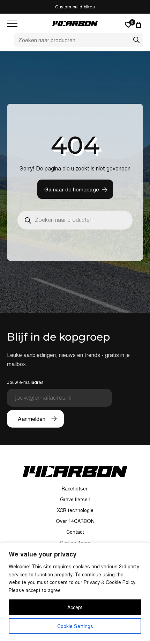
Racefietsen (75, 488)
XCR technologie (75, 510)
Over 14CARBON (75, 520)
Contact (75, 531)
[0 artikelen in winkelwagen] (139, 25)
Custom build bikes (75, 6)
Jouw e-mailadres (25, 382)
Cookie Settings (75, 625)
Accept (75, 607)
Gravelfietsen (75, 499)
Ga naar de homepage (71, 189)
